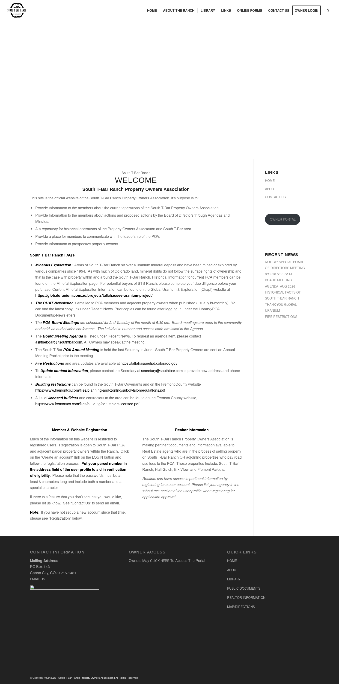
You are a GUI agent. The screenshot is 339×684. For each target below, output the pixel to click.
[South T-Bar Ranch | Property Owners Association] (17, 10)
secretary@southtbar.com (162, 370)
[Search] (328, 10)
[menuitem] (152, 10)
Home (270, 180)
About (270, 188)
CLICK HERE (159, 560)
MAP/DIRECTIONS (241, 606)
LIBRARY (234, 579)
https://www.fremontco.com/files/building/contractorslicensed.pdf (87, 403)
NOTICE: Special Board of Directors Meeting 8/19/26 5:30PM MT (285, 267)
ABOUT (232, 570)
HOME (232, 560)
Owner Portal (283, 219)
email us (37, 578)
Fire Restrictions (281, 316)
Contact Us (275, 197)
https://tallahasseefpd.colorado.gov (149, 363)
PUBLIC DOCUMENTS (243, 588)
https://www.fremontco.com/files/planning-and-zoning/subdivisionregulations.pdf (100, 390)
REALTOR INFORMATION (246, 597)
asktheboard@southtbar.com (58, 342)
